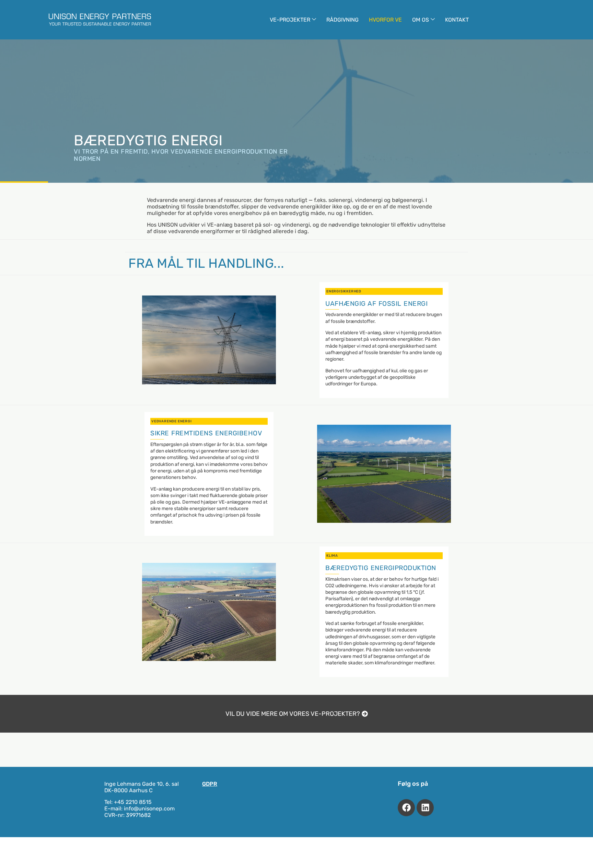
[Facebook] (406, 807)
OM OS (420, 19)
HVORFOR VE (385, 19)
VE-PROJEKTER (290, 19)
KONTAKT (457, 19)
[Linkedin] (425, 807)
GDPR (209, 784)
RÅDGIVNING (342, 19)
